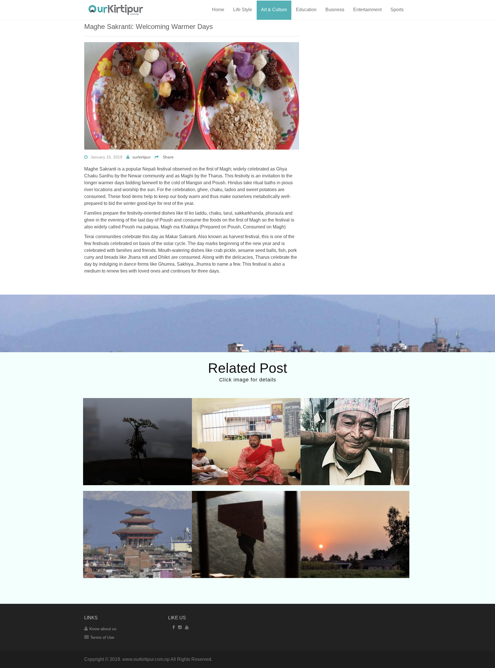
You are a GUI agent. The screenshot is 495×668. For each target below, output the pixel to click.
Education (306, 9)
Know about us (102, 628)
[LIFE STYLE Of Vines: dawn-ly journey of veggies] (354, 420)
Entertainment (367, 9)
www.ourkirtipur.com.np (146, 659)
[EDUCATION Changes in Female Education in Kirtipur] (137, 512)
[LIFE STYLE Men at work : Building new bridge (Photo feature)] (246, 512)
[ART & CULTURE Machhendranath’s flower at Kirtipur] (246, 420)
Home (218, 9)
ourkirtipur (141, 157)
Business (334, 9)
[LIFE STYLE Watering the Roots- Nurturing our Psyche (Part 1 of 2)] (137, 420)
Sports (397, 9)
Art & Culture (274, 9)
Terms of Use (102, 637)
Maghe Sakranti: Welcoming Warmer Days (148, 26)
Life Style (242, 9)
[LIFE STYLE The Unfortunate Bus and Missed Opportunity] (354, 512)
